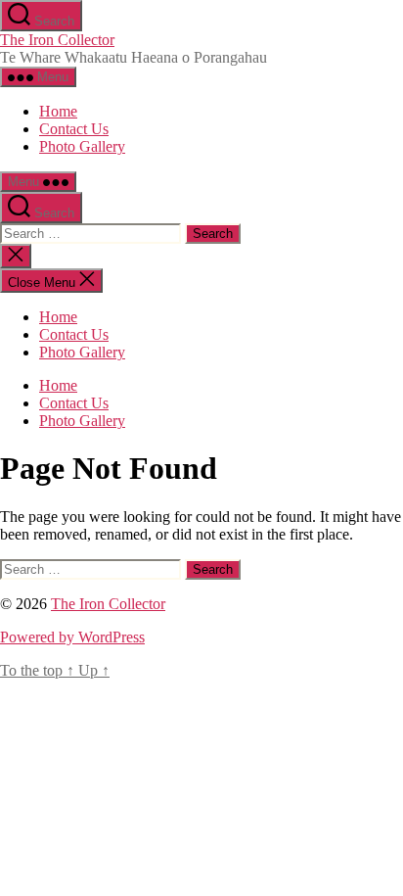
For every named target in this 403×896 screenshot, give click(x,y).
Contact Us (74, 128)
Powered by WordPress (72, 637)
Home (58, 111)
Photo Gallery (82, 146)
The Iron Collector (57, 39)
